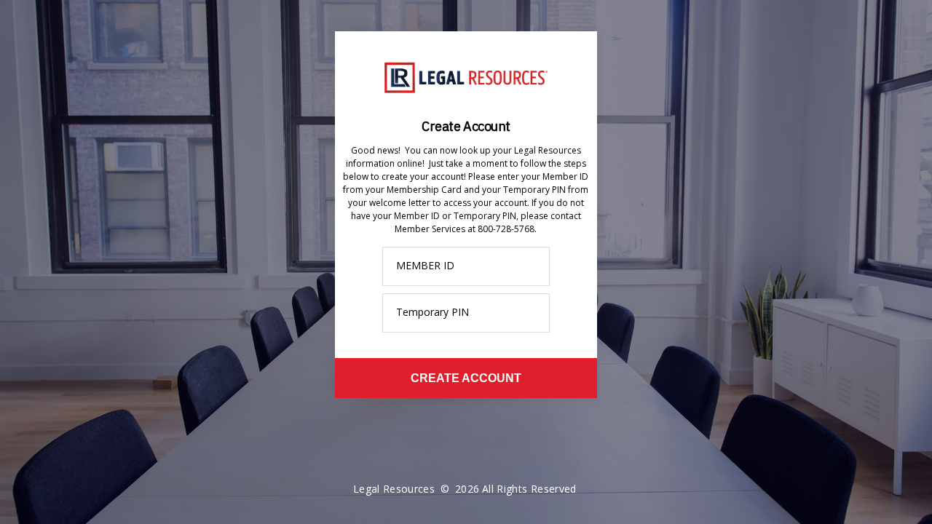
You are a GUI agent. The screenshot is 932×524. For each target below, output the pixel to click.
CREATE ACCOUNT (466, 378)
